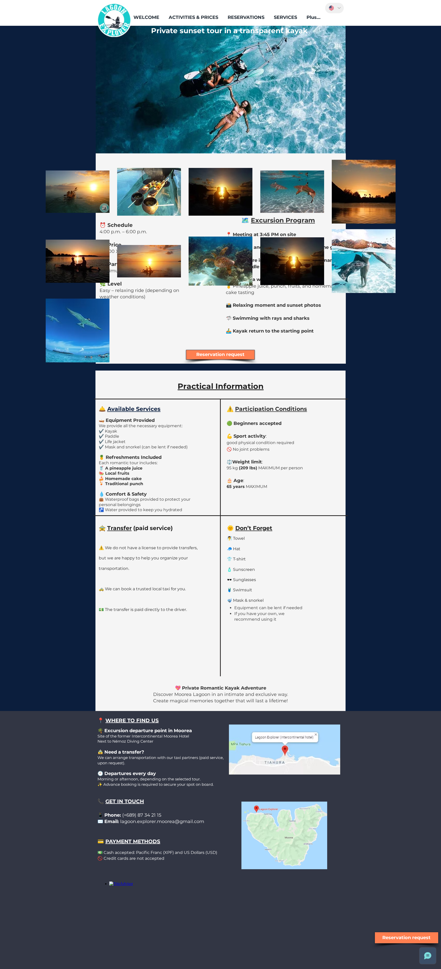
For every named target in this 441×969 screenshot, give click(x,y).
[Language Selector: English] (334, 8)
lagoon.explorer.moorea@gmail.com (162, 821)
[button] (193, 17)
